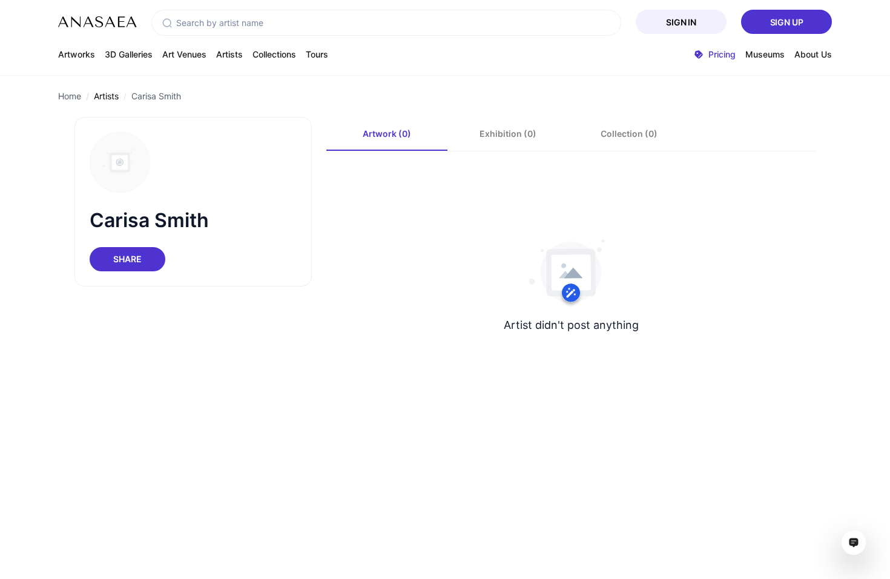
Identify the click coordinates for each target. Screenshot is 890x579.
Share (127, 259)
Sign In (681, 22)
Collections (274, 54)
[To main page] (97, 21)
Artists (229, 54)
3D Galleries (129, 54)
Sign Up (786, 22)
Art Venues (184, 54)
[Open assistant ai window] (854, 543)
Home (69, 96)
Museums (765, 54)
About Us (813, 54)
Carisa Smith (156, 96)
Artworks (76, 54)
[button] (167, 23)
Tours (317, 54)
